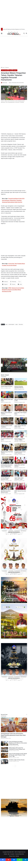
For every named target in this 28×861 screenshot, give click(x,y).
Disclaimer (12, 854)
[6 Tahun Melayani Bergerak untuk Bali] (7, 473)
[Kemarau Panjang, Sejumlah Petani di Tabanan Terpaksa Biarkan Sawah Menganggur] (21, 381)
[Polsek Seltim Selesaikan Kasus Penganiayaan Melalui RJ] (7, 460)
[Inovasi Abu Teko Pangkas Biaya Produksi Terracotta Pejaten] (21, 407)
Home (3, 67)
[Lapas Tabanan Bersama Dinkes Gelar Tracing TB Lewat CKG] (21, 420)
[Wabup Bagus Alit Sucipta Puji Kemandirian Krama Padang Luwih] (4, 749)
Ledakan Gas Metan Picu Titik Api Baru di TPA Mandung (14, 366)
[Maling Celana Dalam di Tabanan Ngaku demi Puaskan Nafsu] (7, 407)
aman (6, 324)
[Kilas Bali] (14, 33)
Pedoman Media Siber (19, 854)
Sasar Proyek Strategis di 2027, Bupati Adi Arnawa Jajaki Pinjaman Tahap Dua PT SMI (18, 755)
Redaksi (5, 854)
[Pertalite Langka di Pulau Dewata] (4, 761)
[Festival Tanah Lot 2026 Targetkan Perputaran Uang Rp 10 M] (7, 420)
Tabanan (7, 67)
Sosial (10, 70)
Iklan (9, 854)
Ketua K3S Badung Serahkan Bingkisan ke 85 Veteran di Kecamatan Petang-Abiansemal (18, 743)
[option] (14, 365)
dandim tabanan (11, 324)
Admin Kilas (5, 82)
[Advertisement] (14, 14)
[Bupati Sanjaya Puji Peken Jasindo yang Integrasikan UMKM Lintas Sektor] (7, 446)
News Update (4, 70)
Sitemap (17, 856)
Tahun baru (21, 324)
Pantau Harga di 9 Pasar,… (7, 386)
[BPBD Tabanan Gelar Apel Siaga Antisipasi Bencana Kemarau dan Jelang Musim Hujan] (7, 394)
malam (16, 324)
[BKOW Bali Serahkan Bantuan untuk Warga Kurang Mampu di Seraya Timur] (7, 486)
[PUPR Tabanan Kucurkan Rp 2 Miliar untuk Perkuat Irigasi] (21, 486)
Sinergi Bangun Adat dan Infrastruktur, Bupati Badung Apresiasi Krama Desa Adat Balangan (13, 735)
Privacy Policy (12, 856)
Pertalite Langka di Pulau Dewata (16, 759)
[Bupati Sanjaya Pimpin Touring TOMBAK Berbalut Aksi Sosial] (21, 433)
